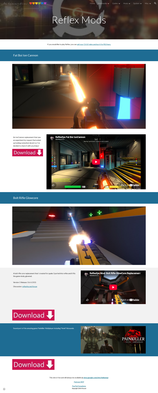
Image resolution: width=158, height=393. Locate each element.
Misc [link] (147, 3)
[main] (79, 19)
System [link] (136, 3)
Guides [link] (115, 3)
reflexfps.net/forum (29, 287)
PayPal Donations (79, 386)
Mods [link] (125, 3)
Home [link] (92, 3)
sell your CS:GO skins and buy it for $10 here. (94, 44)
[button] (155, 3)
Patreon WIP (79, 382)
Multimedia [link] (102, 3)
